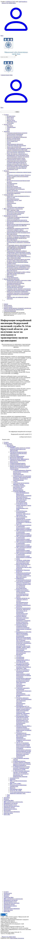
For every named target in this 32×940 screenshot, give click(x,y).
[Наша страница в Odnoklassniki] (1, 935)
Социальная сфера (8, 194)
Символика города (12, 121)
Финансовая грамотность (13, 193)
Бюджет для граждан (12, 190)
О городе (6, 114)
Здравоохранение (11, 203)
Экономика (7, 131)
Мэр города (10, 126)
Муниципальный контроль (14, 214)
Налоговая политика (12, 186)
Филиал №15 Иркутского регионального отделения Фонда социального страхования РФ (18, 242)
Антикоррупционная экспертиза (15, 283)
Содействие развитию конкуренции (16, 145)
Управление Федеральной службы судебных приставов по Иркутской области (18, 272)
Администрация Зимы (7, 75)
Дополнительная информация (12, 908)
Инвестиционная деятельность (15, 144)
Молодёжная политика (13, 199)
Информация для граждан (10, 215)
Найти (17, 111)
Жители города (11, 120)
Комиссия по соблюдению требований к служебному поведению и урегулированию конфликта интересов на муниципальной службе (18, 294)
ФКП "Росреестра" (12, 274)
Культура (9, 204)
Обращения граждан (9, 904)
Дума (8, 128)
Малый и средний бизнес (13, 138)
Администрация (11, 127)
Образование (10, 201)
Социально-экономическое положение (17, 133)
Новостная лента (8, 910)
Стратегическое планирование (15, 134)
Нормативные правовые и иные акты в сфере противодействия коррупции (19, 281)
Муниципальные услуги (10, 901)
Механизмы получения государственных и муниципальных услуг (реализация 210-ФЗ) (18, 265)
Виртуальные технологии (17, 938)
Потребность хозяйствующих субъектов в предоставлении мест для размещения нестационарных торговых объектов (18, 167)
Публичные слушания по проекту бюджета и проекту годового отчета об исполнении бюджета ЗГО (19, 176)
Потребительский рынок (13, 140)
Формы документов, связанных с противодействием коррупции (15, 286)
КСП (8, 130)
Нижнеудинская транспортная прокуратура (18, 224)
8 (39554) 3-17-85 (10, 1)
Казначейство (10, 185)
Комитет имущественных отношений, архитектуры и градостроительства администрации (17, 309)
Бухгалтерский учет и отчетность (16, 189)
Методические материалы (14, 284)
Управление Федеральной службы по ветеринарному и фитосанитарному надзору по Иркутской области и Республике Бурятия (19, 252)
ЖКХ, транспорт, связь (13, 210)
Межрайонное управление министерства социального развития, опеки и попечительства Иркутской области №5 (18, 230)
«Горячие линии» (11, 263)
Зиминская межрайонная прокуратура (17, 220)
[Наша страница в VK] (2, 935)
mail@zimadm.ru (23, 1)
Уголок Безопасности (12, 277)
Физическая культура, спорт (14, 200)
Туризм (9, 142)
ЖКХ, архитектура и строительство (13, 208)
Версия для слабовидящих (9, 3)
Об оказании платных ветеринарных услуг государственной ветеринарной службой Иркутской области (18, 269)
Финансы (6, 170)
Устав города (10, 118)
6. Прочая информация (10, 311)
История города (11, 116)
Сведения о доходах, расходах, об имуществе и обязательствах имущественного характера (19, 289)
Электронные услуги (12, 169)
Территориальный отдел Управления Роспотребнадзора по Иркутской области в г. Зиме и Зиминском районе (19, 256)
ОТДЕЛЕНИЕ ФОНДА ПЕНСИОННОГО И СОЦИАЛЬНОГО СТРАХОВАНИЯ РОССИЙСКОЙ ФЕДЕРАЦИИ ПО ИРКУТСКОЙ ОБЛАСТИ (19, 247)
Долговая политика (12, 183)
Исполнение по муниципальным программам (19, 192)
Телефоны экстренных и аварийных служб (18, 236)
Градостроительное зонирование (15, 213)
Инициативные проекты (10, 905)
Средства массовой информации (15, 207)
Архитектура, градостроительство (16, 211)
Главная (6, 304)
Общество (9, 206)
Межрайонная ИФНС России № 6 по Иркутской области (16, 239)
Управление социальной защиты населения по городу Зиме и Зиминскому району (18, 260)
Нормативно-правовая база (14, 187)
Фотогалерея (10, 123)
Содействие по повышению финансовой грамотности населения (18, 218)
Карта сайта (7, 911)
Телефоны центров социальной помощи (17, 262)
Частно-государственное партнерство (17, 137)
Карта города (10, 117)
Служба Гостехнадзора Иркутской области (18, 235)
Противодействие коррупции (11, 279)
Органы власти (8, 124)
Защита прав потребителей (14, 147)
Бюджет (9, 179)
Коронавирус (10, 276)
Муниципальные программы (14, 135)
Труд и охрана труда (12, 141)
